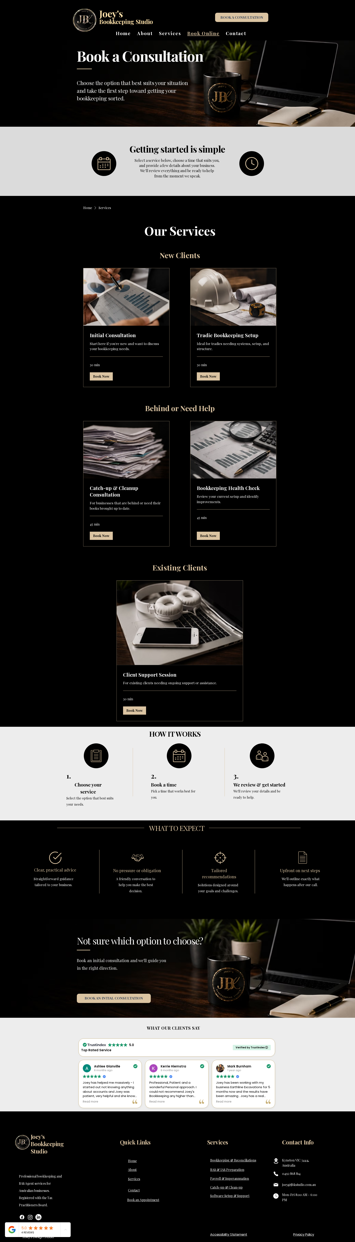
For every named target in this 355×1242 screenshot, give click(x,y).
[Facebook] (22, 1217)
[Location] (276, 1161)
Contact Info (298, 1142)
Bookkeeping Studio (126, 21)
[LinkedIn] (38, 1217)
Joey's (111, 13)
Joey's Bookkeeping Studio (47, 1144)
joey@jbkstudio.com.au (299, 1184)
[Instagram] (30, 1217)
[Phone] (276, 1173)
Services (217, 1142)
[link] (126, 335)
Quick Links (135, 1142)
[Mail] (276, 1184)
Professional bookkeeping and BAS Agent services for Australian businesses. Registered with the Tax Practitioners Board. (40, 1190)
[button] (101, 376)
